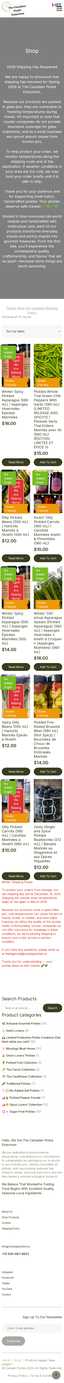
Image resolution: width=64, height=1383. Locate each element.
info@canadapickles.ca (16, 1246)
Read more (16, 462)
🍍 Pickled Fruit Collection (19, 1062)
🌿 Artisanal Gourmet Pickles (21, 1023)
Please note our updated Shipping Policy (32, 310)
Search (52, 1008)
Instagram (7, 1272)
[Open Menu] (59, 9)
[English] (54, 4)
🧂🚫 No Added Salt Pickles (20, 1090)
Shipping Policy (11, 1228)
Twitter (6, 1283)
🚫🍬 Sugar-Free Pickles (18, 1111)
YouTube (7, 1288)
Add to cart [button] (48, 462)
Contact (6, 1222)
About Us (7, 1211)
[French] (59, 4)
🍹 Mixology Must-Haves (18, 1048)
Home (6, 1360)
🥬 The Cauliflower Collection (22, 1076)
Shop (17, 1360)
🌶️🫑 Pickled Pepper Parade (21, 1097)
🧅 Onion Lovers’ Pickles (18, 1055)
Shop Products (10, 1217)
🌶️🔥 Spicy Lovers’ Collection (22, 1104)
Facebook (8, 1277)
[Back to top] (56, 1375)
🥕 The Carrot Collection (18, 1069)
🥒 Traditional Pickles (16, 1083)
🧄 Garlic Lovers (13, 1030)
